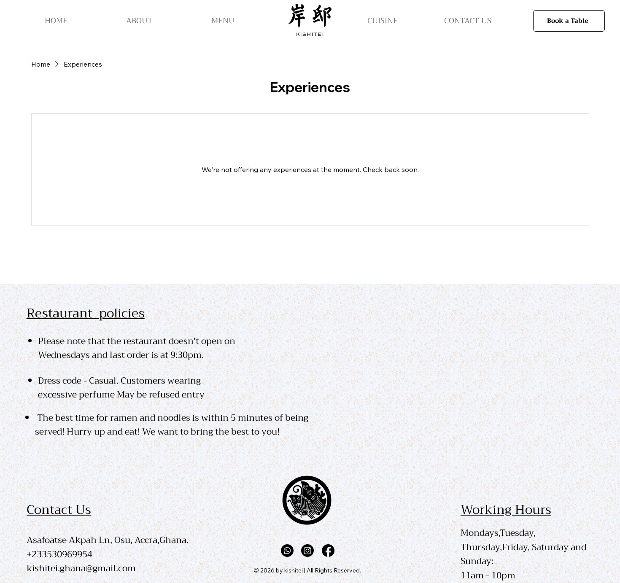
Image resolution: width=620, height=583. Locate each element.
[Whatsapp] (287, 550)
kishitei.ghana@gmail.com (81, 568)
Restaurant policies (86, 313)
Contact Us (59, 510)
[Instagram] (307, 550)
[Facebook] (328, 550)
